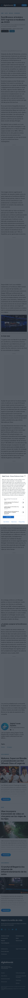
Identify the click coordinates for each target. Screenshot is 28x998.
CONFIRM (8, 516)
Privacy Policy (22, 521)
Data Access (14, 521)
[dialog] (14, 499)
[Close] (25, 476)
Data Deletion (6, 521)
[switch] (23, 502)
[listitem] (14, 499)
